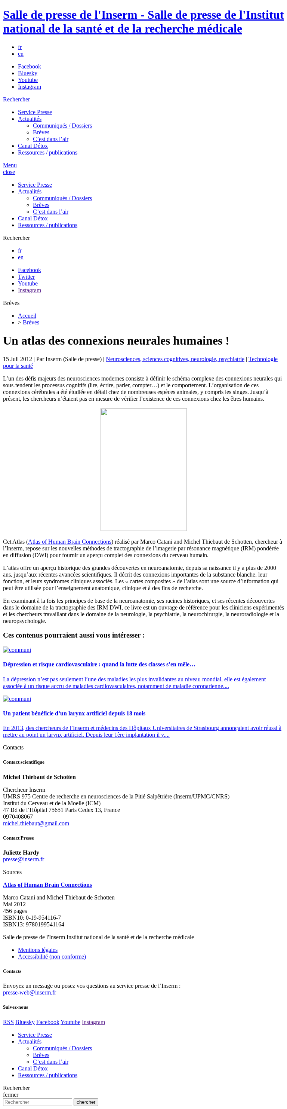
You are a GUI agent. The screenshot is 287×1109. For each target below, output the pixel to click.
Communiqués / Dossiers (62, 125)
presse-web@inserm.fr (29, 992)
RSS (8, 1022)
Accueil (27, 315)
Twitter (26, 277)
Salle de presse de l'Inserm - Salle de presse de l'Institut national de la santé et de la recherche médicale (143, 21)
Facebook (29, 66)
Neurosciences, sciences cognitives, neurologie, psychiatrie (175, 359)
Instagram (29, 86)
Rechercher (16, 99)
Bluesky (27, 73)
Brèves (41, 132)
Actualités (29, 119)
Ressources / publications (47, 152)
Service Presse (35, 112)
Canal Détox (33, 146)
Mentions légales (38, 950)
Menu (10, 165)
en (21, 54)
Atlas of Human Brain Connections (69, 541)
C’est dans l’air (50, 139)
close (9, 172)
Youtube (28, 80)
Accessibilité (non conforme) (52, 956)
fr (20, 47)
